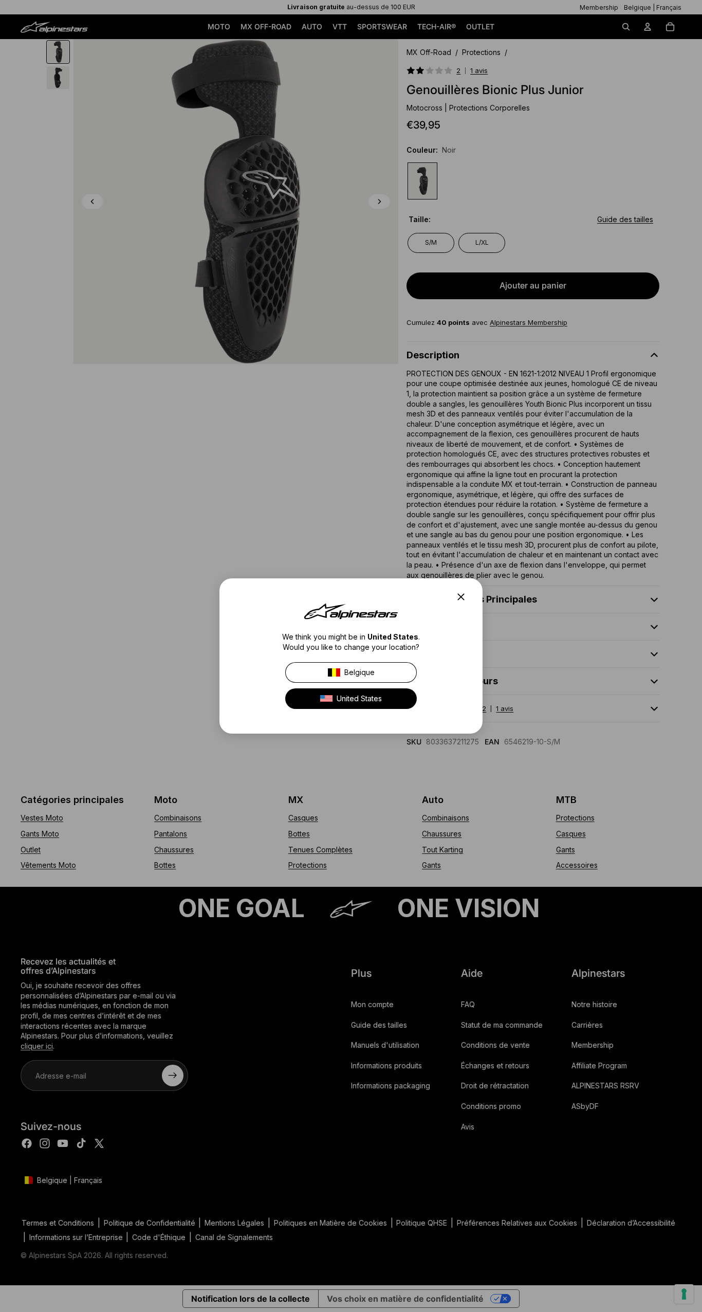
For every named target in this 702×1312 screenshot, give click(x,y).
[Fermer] (464, 597)
